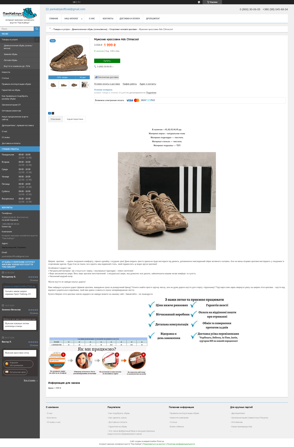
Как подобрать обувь (119, 413)
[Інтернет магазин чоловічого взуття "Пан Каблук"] (20, 13)
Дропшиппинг (238, 413)
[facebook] (49, 114)
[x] (53, 114)
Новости (6, 72)
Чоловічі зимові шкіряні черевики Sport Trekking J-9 (17, 292)
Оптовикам (237, 422)
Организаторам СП (11, 104)
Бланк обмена (177, 426)
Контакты (108, 18)
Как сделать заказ (118, 417)
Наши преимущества (241, 426)
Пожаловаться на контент (154, 444)
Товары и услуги (10, 39)
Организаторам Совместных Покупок (249, 417)
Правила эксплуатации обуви (16, 84)
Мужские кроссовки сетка (17, 353)
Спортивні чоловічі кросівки (123, 29)
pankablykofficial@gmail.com (15, 256)
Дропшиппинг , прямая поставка (18, 125)
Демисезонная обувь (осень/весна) (18, 47)
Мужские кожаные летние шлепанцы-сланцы (17, 324)
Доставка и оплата (11, 143)
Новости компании (179, 417)
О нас (4, 131)
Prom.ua (160, 441)
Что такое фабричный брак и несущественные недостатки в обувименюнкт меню (131, 432)
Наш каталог (71, 18)
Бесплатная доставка (108, 77)
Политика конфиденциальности (181, 444)
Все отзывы (29, 380)
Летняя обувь (10, 60)
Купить (107, 60)
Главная (53, 18)
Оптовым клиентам (11, 110)
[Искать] (37, 28)
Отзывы (6, 137)
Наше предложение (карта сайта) (15, 118)
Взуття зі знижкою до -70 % (17, 66)
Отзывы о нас (53, 422)
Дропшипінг (153, 18)
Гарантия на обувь (11, 90)
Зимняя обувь (10, 54)
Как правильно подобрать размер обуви (15, 97)
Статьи (5, 78)
